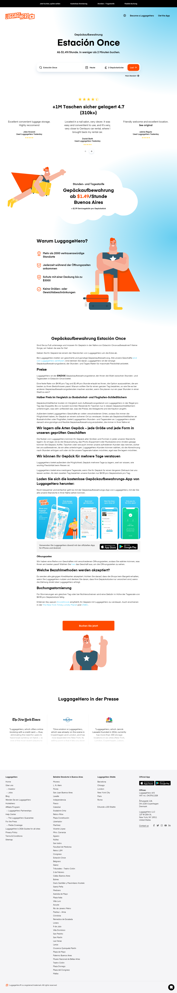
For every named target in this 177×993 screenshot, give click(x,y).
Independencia (59, 799)
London (100, 789)
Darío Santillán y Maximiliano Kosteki (68, 883)
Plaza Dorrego (59, 966)
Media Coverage (15, 825)
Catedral (57, 807)
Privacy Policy (11, 832)
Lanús (55, 944)
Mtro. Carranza (59, 832)
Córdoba (57, 915)
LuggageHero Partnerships (19, 810)
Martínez (56, 825)
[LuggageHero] (20, 18)
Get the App (164, 15)
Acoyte (56, 904)
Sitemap (9, 839)
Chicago (101, 785)
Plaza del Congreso (61, 970)
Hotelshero (10, 803)
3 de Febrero (58, 872)
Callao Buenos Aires (61, 875)
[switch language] (124, 15)
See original (146, 125)
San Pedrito (58, 933)
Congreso (57, 854)
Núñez (56, 839)
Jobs (10, 792)
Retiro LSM (57, 850)
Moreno (56, 781)
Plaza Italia (57, 897)
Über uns (9, 785)
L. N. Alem (57, 785)
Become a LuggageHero (142, 15)
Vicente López (59, 828)
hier (73, 564)
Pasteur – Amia (59, 912)
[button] (171, 987)
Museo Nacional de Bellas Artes (66, 959)
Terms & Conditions (14, 836)
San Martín (57, 937)
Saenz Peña (58, 886)
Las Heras (57, 941)
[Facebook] (153, 825)
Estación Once (59, 857)
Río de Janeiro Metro (62, 908)
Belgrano (57, 861)
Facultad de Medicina (62, 846)
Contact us (144, 825)
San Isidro (57, 843)
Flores (55, 789)
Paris (99, 796)
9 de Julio (57, 926)
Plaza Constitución (61, 818)
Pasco (55, 803)
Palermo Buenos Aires (62, 955)
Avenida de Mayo (60, 894)
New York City (103, 792)
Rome (99, 799)
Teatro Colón (58, 962)
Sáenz (55, 865)
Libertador (57, 821)
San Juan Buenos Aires (63, 792)
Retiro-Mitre (58, 814)
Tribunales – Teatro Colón (64, 868)
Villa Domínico (59, 930)
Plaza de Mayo (59, 951)
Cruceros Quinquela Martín (64, 948)
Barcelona (101, 781)
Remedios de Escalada (63, 919)
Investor (11, 789)
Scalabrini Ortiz (59, 810)
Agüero (56, 836)
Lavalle (56, 796)
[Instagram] (161, 825)
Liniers (56, 923)
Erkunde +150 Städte (106, 807)
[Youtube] (165, 825)
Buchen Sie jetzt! (88, 625)
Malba (55, 973)
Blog (7, 796)
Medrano (57, 890)
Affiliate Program (13, 807)
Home (8, 781)
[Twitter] (157, 825)
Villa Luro (57, 901)
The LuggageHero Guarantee (20, 818)
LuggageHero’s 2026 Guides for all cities (23, 828)
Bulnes (56, 879)
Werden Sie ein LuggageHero (18, 799)
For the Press (11, 821)
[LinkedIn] (169, 825)
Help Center (11, 814)
